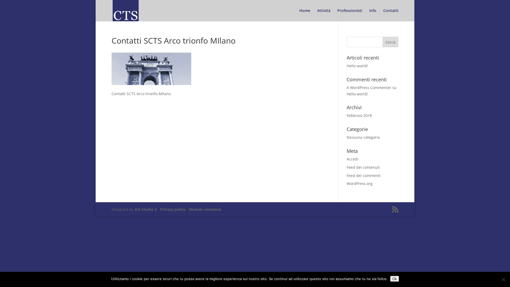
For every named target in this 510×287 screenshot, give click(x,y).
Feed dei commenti (364, 175)
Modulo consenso (205, 209)
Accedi (352, 159)
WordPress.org (360, 183)
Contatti (390, 11)
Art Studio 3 (146, 209)
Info (372, 11)
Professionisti (349, 11)
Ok (394, 279)
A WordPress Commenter (369, 87)
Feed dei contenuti (363, 167)
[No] (503, 279)
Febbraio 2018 (359, 115)
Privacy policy (172, 209)
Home (304, 11)
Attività (323, 11)
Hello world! (357, 65)
